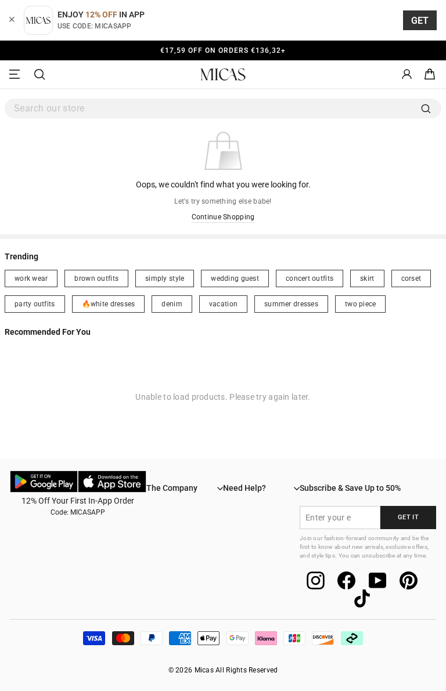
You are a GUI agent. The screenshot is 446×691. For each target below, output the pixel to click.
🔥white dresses (108, 304)
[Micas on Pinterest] (409, 580)
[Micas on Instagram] (316, 580)
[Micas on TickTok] (362, 598)
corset (411, 278)
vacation (223, 304)
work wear (31, 278)
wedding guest (235, 278)
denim (171, 304)
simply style (164, 278)
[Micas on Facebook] (346, 580)
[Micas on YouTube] (378, 580)
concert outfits (309, 278)
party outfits (35, 304)
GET (420, 20)
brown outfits (96, 278)
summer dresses (291, 304)
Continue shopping (223, 217)
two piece (360, 304)
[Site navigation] (16, 74)
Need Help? (244, 488)
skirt (367, 278)
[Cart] (429, 74)
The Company (171, 488)
